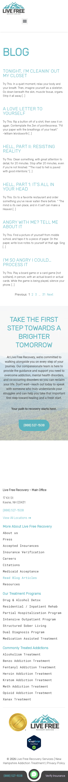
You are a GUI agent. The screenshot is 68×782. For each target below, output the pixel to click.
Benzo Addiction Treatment (26, 661)
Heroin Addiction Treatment (27, 673)
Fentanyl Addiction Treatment (29, 667)
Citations (11, 565)
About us (10, 533)
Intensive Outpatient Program (29, 619)
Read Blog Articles (20, 578)
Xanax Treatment (17, 699)
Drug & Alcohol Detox (22, 600)
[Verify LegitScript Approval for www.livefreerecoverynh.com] (34, 749)
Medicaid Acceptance (21, 571)
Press (7, 539)
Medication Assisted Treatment (30, 638)
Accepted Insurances (21, 546)
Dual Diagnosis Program (23, 632)
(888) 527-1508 (13, 510)
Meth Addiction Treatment (25, 686)
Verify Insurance (55, 775)
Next (50, 294)
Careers (9, 558)
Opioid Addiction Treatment (27, 693)
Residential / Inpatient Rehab (30, 606)
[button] (25, 21)
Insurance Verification (23, 552)
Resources (11, 584)
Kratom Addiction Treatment (27, 680)
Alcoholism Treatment (22, 654)
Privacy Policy (56, 763)
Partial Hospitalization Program (32, 613)
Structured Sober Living (24, 626)
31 (43, 294)
